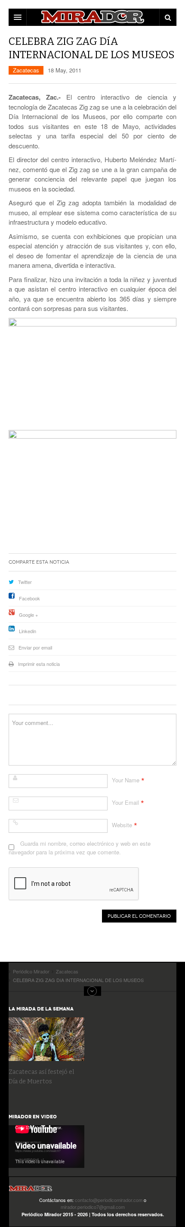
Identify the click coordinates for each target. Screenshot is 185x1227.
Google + (28, 614)
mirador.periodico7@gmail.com (93, 1206)
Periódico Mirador (30, 1191)
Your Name (125, 780)
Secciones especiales (92, 991)
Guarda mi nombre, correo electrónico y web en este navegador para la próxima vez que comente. (80, 847)
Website (122, 825)
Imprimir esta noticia (39, 663)
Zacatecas (26, 70)
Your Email (125, 802)
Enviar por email (35, 647)
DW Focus (92, 17)
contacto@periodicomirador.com (108, 1199)
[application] (46, 1146)
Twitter (25, 581)
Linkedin (27, 631)
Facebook (29, 598)
